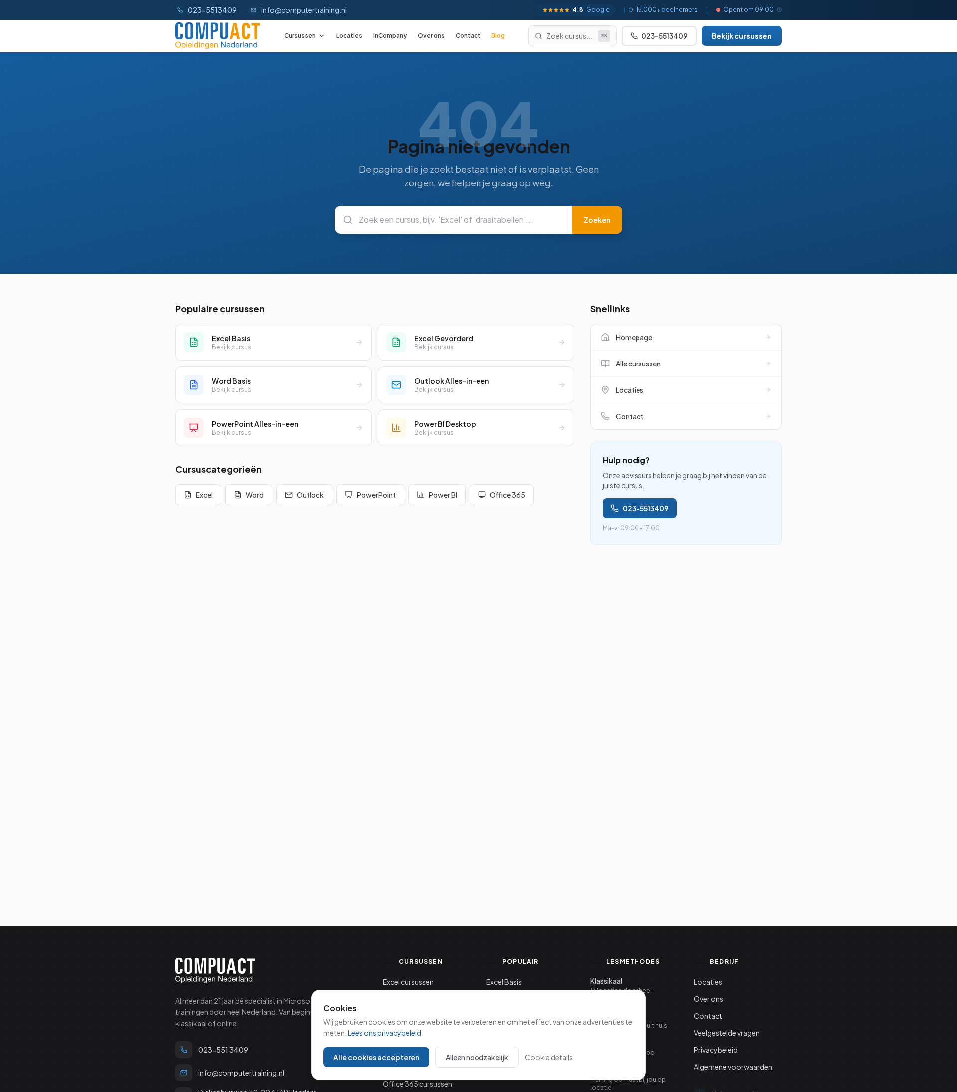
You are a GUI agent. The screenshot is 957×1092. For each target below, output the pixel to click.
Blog (498, 35)
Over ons (431, 35)
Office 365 (507, 494)
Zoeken (597, 219)
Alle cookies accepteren (376, 1057)
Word (255, 494)
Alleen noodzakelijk (477, 1057)
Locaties (349, 35)
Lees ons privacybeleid (384, 1032)
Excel (204, 494)
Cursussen (300, 35)
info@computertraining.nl (304, 9)
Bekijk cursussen (742, 35)
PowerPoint (376, 494)
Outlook (310, 494)
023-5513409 (646, 508)
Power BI (443, 494)
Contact (468, 35)
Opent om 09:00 (748, 9)
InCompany (390, 35)
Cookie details (549, 1057)
